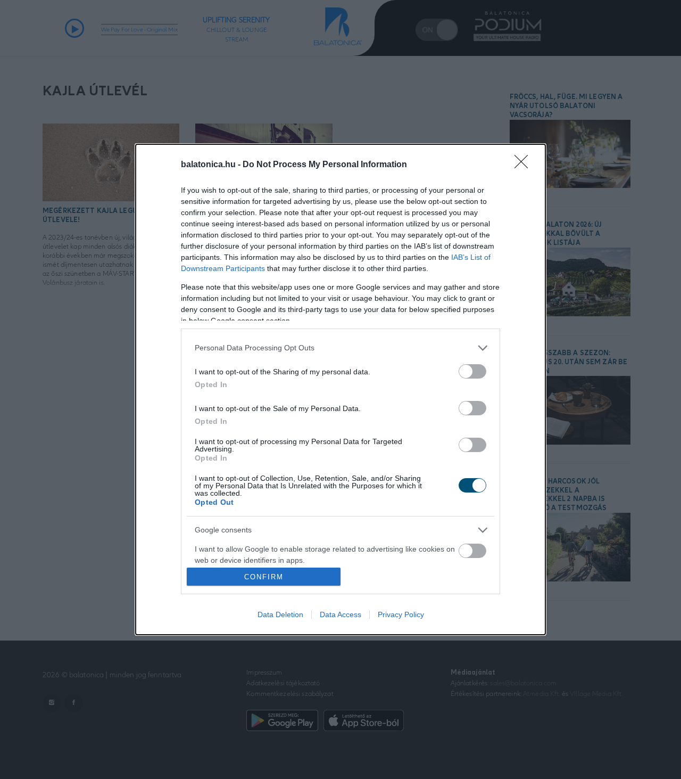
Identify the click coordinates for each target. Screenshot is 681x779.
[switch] (472, 371)
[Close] (524, 165)
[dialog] (340, 389)
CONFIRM (264, 577)
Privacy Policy (401, 614)
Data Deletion (280, 614)
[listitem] (340, 348)
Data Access (340, 614)
